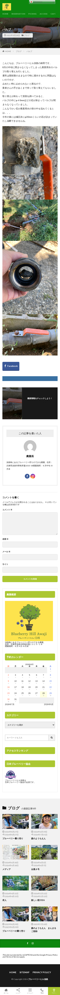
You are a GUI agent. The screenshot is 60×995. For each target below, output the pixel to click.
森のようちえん (39, 838)
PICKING (32, 14)
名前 (5, 539)
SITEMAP (24, 972)
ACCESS (43, 14)
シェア (18, 993)
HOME (5, 14)
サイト (5, 564)
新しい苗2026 (38, 900)
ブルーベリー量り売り (12, 838)
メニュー (30, 993)
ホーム (6, 993)
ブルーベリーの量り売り (13, 931)
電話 (42, 993)
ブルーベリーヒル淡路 (38, 979)
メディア (6, 869)
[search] (52, 738)
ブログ (27, 35)
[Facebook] (10, 366)
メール (6, 552)
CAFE (53, 14)
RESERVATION (18, 14)
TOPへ (54, 993)
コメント (7, 510)
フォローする (40, 402)
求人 (4, 900)
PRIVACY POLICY (42, 972)
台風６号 (35, 869)
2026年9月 (48, 704)
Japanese (37, 2)
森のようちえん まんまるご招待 (43, 929)
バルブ (29, 51)
